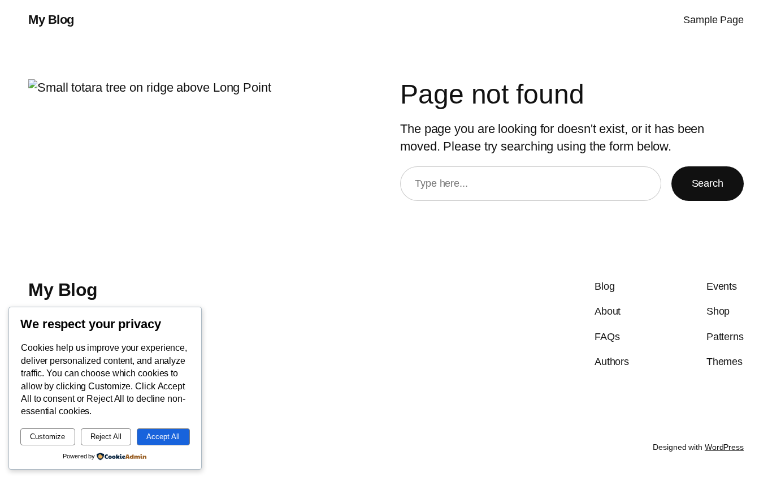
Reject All (106, 436)
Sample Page (713, 19)
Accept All (163, 436)
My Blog (51, 19)
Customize (47, 436)
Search (707, 183)
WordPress (724, 447)
